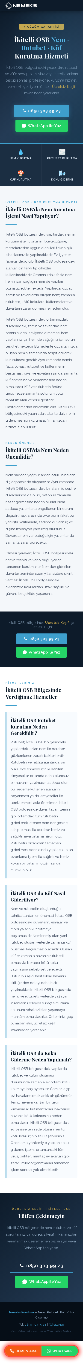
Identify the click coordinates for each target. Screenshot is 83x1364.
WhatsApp (56, 1324)
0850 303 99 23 (44, 110)
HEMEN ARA (26, 1351)
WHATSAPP (62, 1351)
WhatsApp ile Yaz (44, 126)
